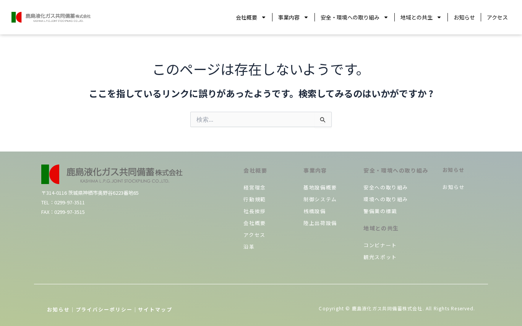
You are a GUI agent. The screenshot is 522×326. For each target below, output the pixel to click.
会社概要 (246, 17)
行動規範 (254, 199)
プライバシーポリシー (104, 309)
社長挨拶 (254, 211)
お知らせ (464, 17)
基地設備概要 (320, 187)
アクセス (497, 17)
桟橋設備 (314, 211)
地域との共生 (416, 17)
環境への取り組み (385, 199)
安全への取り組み (385, 187)
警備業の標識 (380, 211)
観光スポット (380, 257)
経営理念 (254, 187)
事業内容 (289, 17)
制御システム (320, 199)
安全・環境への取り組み (350, 17)
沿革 (249, 246)
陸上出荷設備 (320, 223)
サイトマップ (155, 309)
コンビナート (380, 245)
